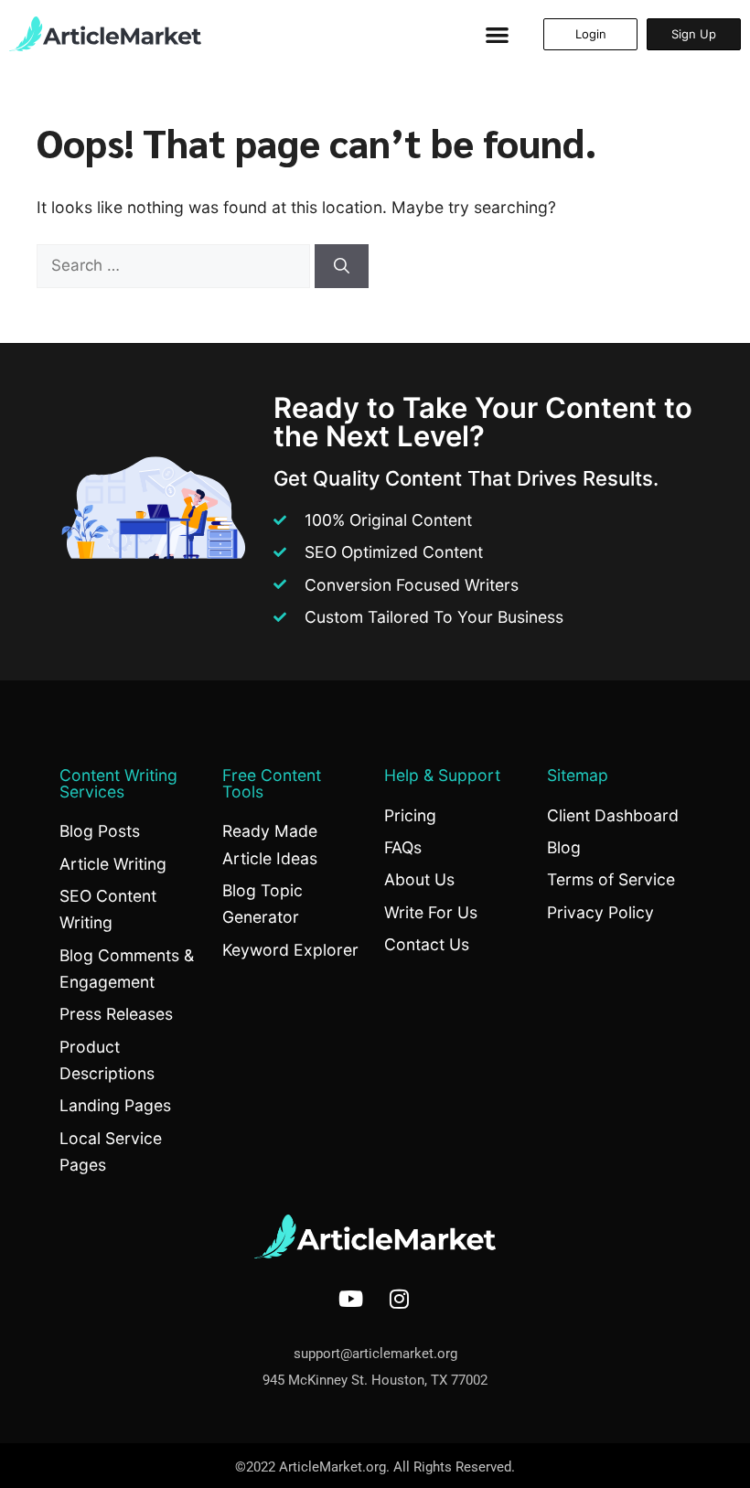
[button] (497, 34)
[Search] (342, 266)
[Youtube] (351, 1299)
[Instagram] (400, 1299)
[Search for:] (176, 264)
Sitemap (577, 775)
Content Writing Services (118, 783)
